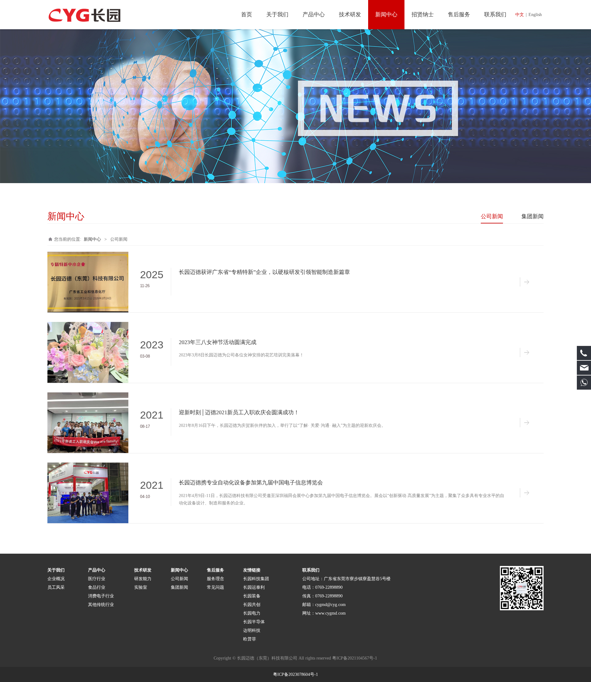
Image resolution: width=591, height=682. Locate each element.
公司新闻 (492, 216)
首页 (246, 14)
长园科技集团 (256, 578)
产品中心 (314, 14)
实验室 (140, 587)
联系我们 (495, 14)
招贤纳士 (423, 14)
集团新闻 (532, 216)
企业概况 (56, 578)
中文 (519, 14)
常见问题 (215, 587)
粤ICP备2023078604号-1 (295, 674)
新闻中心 (386, 14)
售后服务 (459, 14)
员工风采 (56, 587)
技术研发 (350, 14)
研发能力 (142, 578)
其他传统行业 (101, 604)
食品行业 (96, 587)
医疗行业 (96, 578)
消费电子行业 (101, 596)
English (535, 14)
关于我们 (277, 14)
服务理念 (215, 578)
